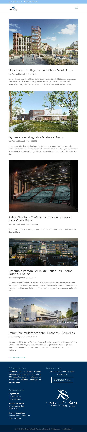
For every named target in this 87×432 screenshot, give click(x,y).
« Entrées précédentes (17, 357)
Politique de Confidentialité (61, 429)
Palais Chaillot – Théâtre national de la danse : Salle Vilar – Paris (40, 218)
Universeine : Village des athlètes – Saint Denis (41, 70)
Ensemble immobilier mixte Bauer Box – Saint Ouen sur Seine (40, 272)
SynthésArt (29, 429)
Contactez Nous (62, 379)
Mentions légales (42, 429)
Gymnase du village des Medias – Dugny (36, 137)
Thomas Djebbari (18, 74)
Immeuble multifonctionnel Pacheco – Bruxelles (42, 333)
